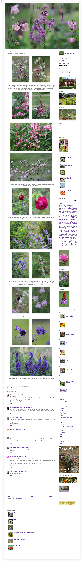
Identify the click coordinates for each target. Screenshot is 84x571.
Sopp (74, 237)
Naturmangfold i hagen (64, 376)
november (63, 403)
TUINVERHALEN (63, 321)
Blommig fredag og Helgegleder (69, 171)
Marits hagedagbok (64, 339)
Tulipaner (71, 240)
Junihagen (72, 222)
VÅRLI (61, 380)
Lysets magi (63, 424)
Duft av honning (64, 419)
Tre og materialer (70, 238)
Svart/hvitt (61, 238)
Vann (65, 241)
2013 (61, 441)
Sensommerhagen (63, 234)
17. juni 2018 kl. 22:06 (24, 437)
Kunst (63, 224)
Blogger (47, 555)
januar (62, 432)
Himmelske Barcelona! (70, 183)
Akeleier (60, 205)
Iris (67, 222)
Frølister (72, 215)
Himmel (73, 219)
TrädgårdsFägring (34, 382)
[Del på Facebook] (26, 386)
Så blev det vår (63, 390)
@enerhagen (61, 60)
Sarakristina (12, 429)
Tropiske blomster (63, 240)
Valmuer (60, 241)
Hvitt (60, 221)
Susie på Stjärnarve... (14, 447)
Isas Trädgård (63, 312)
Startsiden (31, 496)
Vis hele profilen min (69, 53)
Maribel (11, 394)
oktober (63, 404)
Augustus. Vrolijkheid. (70, 322)
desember (63, 401)
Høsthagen (66, 221)
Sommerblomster (70, 235)
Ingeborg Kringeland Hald (16, 407)
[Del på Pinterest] (28, 386)
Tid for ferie (63, 413)
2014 (61, 439)
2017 (61, 434)
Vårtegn (61, 244)
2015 (61, 438)
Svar (11, 403)
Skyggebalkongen (64, 366)
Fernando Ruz (63, 357)
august (63, 408)
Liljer (17, 387)
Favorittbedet (72, 212)
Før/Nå (66, 216)
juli (62, 410)
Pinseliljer (73, 230)
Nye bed (68, 228)
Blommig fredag (64, 207)
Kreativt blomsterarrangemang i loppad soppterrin (70, 315)
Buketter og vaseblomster (70, 208)
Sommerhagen (64, 237)
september (63, 406)
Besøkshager (70, 205)
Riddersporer (67, 231)
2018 (61, 399)
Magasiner (68, 226)
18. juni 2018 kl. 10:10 (25, 447)
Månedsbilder (62, 227)
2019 (61, 397)
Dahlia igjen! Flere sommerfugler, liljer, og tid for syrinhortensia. (70, 333)
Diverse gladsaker (63, 211)
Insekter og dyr (62, 222)
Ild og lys (74, 221)
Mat (74, 226)
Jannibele (68, 51)
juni (62, 412)
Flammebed (61, 213)
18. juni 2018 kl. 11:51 (22, 456)
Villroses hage (63, 330)
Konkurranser (68, 223)
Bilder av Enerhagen (18, 512)
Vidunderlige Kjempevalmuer (19, 545)
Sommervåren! (64, 428)
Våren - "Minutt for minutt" (19, 539)
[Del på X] (25, 386)
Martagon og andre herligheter (68, 420)
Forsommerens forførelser (67, 426)
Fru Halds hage (63, 348)
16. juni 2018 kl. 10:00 (18, 394)
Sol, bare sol (68, 157)
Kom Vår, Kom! (68, 190)
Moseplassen (63, 375)
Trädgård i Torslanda (14, 437)
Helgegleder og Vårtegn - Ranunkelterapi (70, 178)
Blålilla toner (16, 525)
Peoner (67, 230)
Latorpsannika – (63, 389)
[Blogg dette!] (24, 386)
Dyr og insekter (72, 211)
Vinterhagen (61, 243)
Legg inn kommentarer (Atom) (19, 498)
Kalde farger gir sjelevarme (67, 417)
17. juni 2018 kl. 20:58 (20, 429)
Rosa (73, 231)
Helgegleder (63, 219)
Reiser (60, 231)
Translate (69, 72)
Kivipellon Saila (13, 456)
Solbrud (73, 234)
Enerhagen (61, 212)
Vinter (73, 241)
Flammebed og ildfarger (71, 213)
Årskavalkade (62, 245)
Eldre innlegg (51, 496)
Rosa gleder (63, 415)
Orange (61, 230)
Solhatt (60, 235)
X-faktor (71, 244)
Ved (70, 241)
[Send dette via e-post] (23, 386)
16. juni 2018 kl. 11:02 (27, 407)
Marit (11, 417)
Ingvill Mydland (13, 471)
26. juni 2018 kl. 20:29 (22, 471)
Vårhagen (70, 243)
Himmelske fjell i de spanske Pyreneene (69, 165)
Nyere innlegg (10, 496)
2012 (61, 443)
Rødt (71, 233)
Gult (73, 217)
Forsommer (13, 387)
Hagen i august (69, 349)
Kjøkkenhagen (62, 223)
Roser (60, 233)
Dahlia (72, 209)
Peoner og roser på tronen (67, 422)
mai (62, 430)
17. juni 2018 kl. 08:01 (17, 417)
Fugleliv (60, 216)
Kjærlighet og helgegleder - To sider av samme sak (24, 532)
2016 (61, 436)
